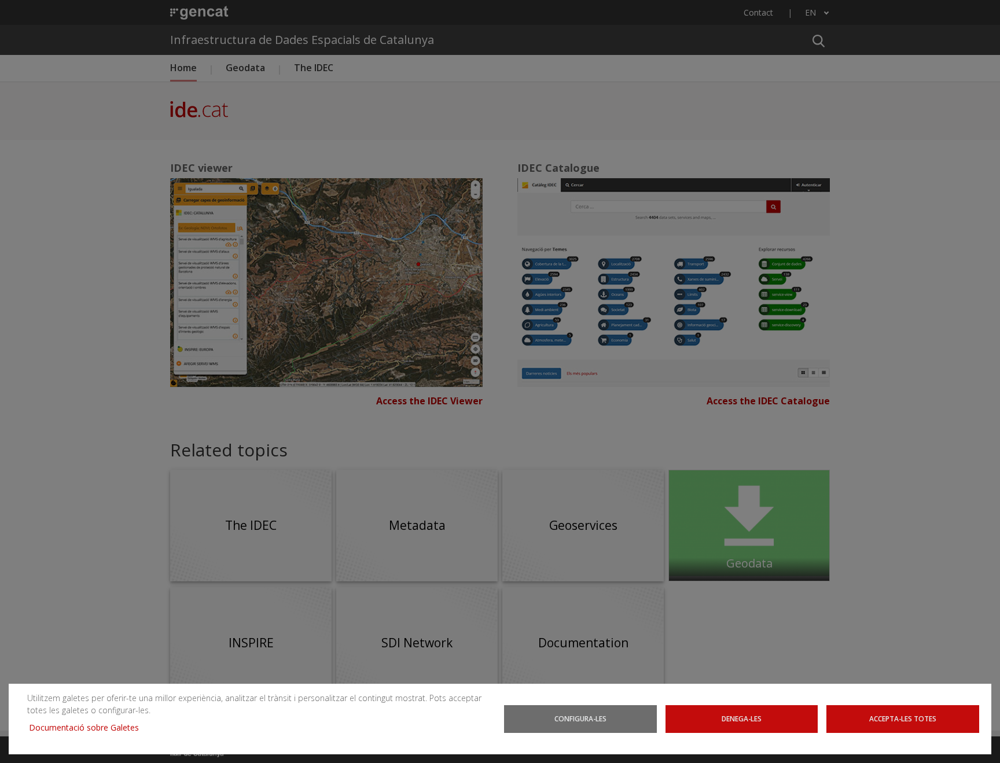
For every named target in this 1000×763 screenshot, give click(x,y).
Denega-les (742, 718)
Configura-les (580, 718)
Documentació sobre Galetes (88, 727)
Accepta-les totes (902, 718)
